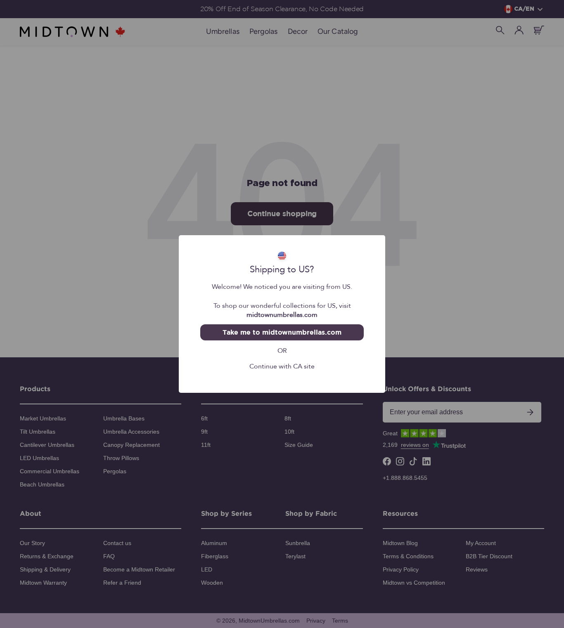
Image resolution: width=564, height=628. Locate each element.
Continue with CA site (282, 366)
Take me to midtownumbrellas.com (282, 332)
